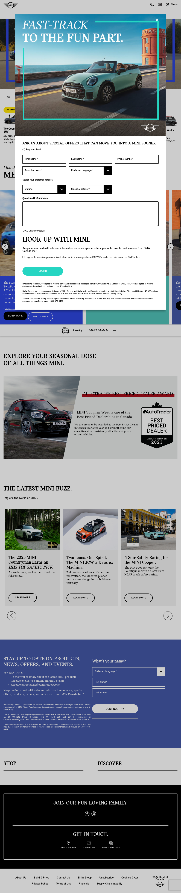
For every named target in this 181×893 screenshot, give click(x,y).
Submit (43, 271)
